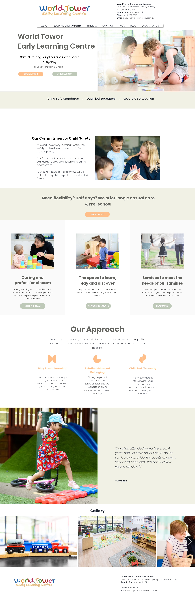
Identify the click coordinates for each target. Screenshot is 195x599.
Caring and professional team (33, 280)
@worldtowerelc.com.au (142, 17)
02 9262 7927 (127, 15)
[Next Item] (189, 541)
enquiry (123, 17)
